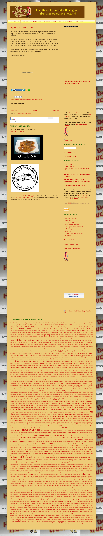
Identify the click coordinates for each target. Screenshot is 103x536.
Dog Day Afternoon (73, 374)
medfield (17, 445)
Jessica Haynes (68, 423)
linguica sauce (24, 435)
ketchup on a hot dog (30, 430)
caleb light (19, 351)
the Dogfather (35, 501)
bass (61, 336)
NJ (77, 459)
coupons (12, 367)
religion (36, 476)
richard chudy (34, 478)
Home (10, 21)
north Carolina (89, 459)
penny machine (47, 466)
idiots (63, 418)
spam (91, 490)
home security (28, 403)
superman (80, 496)
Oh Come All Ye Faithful (46, 461)
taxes (72, 498)
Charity (79, 355)
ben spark (60, 338)
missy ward (66, 449)
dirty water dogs (14, 374)
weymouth (83, 517)
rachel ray (68, 472)
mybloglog (24, 455)
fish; (58, 385)
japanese (67, 422)
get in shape (18, 394)
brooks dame (29, 348)
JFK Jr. (78, 423)
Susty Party (16, 498)
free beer (53, 388)
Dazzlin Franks (18, 370)
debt (36, 370)
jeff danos (39, 423)
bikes (86, 340)
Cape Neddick (13, 353)
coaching (48, 361)
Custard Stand (82, 367)
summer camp (48, 496)
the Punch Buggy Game (30, 196)
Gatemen (35, 392)
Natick (91, 455)
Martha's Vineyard (88, 441)
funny (64, 391)
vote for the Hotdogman (32, 515)
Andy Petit (86, 330)
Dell (82, 370)
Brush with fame (52, 348)
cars (75, 353)
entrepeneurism (57, 379)
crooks (42, 367)
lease (32, 434)
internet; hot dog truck (54, 420)
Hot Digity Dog (26, 405)
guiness (52, 398)
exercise (61, 381)
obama (27, 461)
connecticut (84, 363)
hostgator (12, 405)
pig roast (85, 466)
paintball (47, 464)
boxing (43, 346)
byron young (65, 350)
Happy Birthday (20, 399)
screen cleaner (65, 483)
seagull (22, 485)
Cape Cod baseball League (86, 351)
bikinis (89, 340)
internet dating (35, 420)
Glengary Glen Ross (64, 394)
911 (22, 326)
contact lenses (27, 365)
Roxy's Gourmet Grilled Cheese (79, 479)
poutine (83, 468)
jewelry (74, 423)
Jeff (35, 423)
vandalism (26, 513)
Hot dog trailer (47, 409)
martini (20, 443)
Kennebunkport (89, 427)
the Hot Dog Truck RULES (67, 501)
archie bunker (77, 332)
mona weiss (21, 451)
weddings (46, 517)
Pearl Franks (38, 466)
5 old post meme (85, 324)
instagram (12, 420)
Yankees (50, 523)
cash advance (17, 355)
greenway (90, 396)
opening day (65, 462)
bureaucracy (28, 350)
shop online (36, 487)
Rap (86, 472)
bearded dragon (21, 338)
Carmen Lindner (69, 353)
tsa (20, 511)
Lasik (78, 432)
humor (12, 418)
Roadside (68, 235)
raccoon (63, 472)
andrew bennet (79, 330)
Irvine (27, 422)
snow (82, 489)
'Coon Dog (12, 323)
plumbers (39, 468)
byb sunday (50, 350)
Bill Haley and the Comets (27, 342)
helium (38, 401)
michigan (77, 447)
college (74, 361)
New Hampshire (76, 457)
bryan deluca (60, 348)
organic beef (72, 462)
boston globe (30, 346)
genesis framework (69, 392)
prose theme (36, 472)
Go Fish (76, 394)
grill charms (34, 398)
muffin (60, 453)
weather (88, 515)
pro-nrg (55, 470)
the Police (87, 503)
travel (45, 509)
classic (13, 361)
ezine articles (84, 381)
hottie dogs (25, 416)
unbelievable (63, 511)
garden (91, 390)
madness (58, 439)
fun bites (27, 390)
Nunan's (20, 461)
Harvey (55, 399)
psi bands (47, 472)
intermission (24, 420)
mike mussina (41, 449)
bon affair (56, 344)
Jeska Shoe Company (59, 423)
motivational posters (15, 453)
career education (55, 353)
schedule (26, 483)
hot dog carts (15, 407)
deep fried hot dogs (73, 370)
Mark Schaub (68, 441)
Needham (62, 457)
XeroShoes (37, 523)
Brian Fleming (79, 346)
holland (86, 401)
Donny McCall (57, 376)
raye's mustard (13, 474)
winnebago (82, 519)
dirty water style (23, 374)
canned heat (65, 351)
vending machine (45, 513)
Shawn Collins (75, 485)
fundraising (48, 390)
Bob (49, 344)
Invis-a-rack (90, 420)
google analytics (26, 396)
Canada (59, 351)
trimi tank (58, 509)
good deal (87, 394)
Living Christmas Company (52, 437)
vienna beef (83, 513)
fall (18, 383)
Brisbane (18, 348)
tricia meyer (52, 509)
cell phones (60, 355)
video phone (77, 513)
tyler (46, 511)
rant (81, 472)
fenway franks (77, 383)
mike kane (29, 449)
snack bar (55, 489)
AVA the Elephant (65, 334)
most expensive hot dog (79, 451)
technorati (82, 498)
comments (18, 363)
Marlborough (80, 441)
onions (43, 462)
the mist (28, 503)
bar (23, 336)
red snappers (77, 474)
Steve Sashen (71, 494)
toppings (82, 507)
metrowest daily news (42, 447)
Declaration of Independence (47, 370)
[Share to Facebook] (20, 97)
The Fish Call (47, 501)
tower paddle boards (15, 509)
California (24, 351)
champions (70, 355)
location (76, 437)
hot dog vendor (52, 412)
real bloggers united (22, 474)
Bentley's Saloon (72, 338)
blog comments (61, 342)
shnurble (20, 487)
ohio (53, 461)
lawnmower (86, 432)
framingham (89, 387)
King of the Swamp (66, 430)
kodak (87, 430)
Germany (12, 394)
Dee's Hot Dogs (65, 370)
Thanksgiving (79, 499)
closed (30, 361)
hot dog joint (44, 407)
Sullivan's (42, 496)
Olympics (28, 462)
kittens (78, 430)
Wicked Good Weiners (33, 519)
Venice (54, 513)
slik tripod (26, 489)
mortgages (62, 451)
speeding (19, 492)
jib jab (82, 423)
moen (85, 449)
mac (50, 439)
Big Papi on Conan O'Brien (21, 27)
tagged (48, 498)
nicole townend (69, 459)
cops (73, 365)
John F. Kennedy (50, 425)
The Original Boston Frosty (78, 503)
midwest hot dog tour (15, 449)
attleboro (46, 334)
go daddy (72, 394)
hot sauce (53, 414)
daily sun (18, 369)
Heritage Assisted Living (50, 401)
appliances (65, 332)
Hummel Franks (88, 416)
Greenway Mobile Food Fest (17, 398)
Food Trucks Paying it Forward (43, 387)
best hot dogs (33, 340)
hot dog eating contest (25, 407)
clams (91, 359)
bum (14, 350)
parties (81, 464)
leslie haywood (76, 434)
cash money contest (26, 355)
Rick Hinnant (41, 478)
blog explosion (68, 342)
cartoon (81, 353)
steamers (25, 494)
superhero (75, 496)
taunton (68, 498)
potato (79, 468)
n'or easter (35, 455)
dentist (21, 372)
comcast (87, 361)
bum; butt (17, 350)
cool (62, 365)
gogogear (81, 394)
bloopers (36, 344)
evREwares (56, 381)
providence (41, 472)
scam (15, 483)
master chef (59, 443)
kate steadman (58, 427)
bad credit (90, 334)
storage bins (83, 494)
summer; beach (56, 496)
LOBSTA (68, 437)
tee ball (14, 499)
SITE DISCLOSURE (69, 152)
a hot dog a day (29, 327)
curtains (66, 367)
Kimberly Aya (53, 430)
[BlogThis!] (17, 97)
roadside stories (53, 478)
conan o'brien (23, 99)
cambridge (30, 351)
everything (41, 381)
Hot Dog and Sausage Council (74, 226)
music (75, 453)
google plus (32, 396)
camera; (42, 351)
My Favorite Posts (69, 240)
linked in (91, 435)
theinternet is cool (79, 505)
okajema (58, 461)
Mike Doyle (23, 449)
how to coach (37, 416)
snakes (63, 489)
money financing (34, 451)
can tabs (55, 351)
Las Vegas (72, 432)
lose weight (17, 439)
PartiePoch (77, 464)
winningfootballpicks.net (18, 521)
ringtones (46, 478)
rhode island (26, 478)
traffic (38, 509)
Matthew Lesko (86, 443)
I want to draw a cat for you (40, 418)
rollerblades (44, 479)
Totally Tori (87, 507)
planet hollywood (26, 468)
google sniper (39, 396)
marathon (50, 441)
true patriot (13, 511)
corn (81, 365)
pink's (91, 466)
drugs (26, 378)
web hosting (18, 517)
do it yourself (53, 374)
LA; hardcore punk (23, 432)
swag (20, 498)
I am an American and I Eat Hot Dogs (75, 233)
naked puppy (41, 455)
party (85, 464)
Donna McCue (42, 376)
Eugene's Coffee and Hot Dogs (28, 381)
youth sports (71, 523)
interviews (79, 420)
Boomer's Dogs (73, 344)
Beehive (38, 338)
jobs (25, 425)
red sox (29, 99)
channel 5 (75, 355)
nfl (43, 459)
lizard (60, 437)
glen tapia (57, 394)
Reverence (90, 476)
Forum (81, 21)
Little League (24, 437)
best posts (42, 340)
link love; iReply (70, 435)
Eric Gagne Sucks (71, 379)
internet (30, 420)
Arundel (28, 334)
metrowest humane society (55, 447)
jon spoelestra (66, 425)
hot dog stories (21, 409)
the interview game (79, 501)
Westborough (69, 517)
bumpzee (22, 350)
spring (32, 492)
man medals (28, 441)
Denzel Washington (28, 372)
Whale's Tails (89, 517)
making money (18, 441)
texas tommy (68, 499)
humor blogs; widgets (20, 418)
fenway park (85, 383)
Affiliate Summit (24, 328)
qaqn (56, 472)
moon (50, 451)
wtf (25, 523)
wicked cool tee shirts (21, 519)
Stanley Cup (85, 492)
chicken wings (59, 357)
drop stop (16, 378)
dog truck (90, 374)
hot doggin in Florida (71, 412)
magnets (63, 439)
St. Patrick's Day (78, 492)
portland (75, 468)
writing (22, 523)
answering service (26, 332)
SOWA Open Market (67, 490)
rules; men (27, 481)
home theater (35, 403)
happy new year (46, 399)
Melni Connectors (59, 445)
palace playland (53, 464)
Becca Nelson (32, 338)
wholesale (12, 519)
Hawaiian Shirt (65, 399)
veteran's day (64, 513)
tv (33, 511)
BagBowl (12, 336)
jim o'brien (16, 425)
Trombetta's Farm (82, 509)
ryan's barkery (59, 481)
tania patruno (63, 498)
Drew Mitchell (86, 376)
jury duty (46, 427)
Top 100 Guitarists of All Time (65, 507)
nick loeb (46, 459)
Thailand (73, 499)
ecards (64, 378)
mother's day (89, 451)
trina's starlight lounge (66, 509)
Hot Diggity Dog (19, 405)
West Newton (62, 517)
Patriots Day (90, 464)
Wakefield (48, 515)
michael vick (72, 447)
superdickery (69, 496)
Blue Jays (41, 344)
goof (17, 396)
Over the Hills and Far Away (27, 464)
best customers (87, 338)
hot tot (57, 414)
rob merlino (60, 478)
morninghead (55, 451)
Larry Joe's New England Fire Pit (58, 432)
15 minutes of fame (39, 324)
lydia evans (45, 439)
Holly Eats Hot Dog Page (72, 224)
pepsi (52, 466)
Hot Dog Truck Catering (81, 409)
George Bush (77, 392)
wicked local (42, 519)
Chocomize (21, 359)
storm (88, 494)
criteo (39, 367)
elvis (38, 379)
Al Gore (38, 328)
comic (91, 361)
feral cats (21, 385)
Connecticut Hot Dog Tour (76, 113)
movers (28, 453)
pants (59, 464)
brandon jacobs (59, 346)
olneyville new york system (19, 462)
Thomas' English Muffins (29, 507)
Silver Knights (70, 487)
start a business (14, 494)
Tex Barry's (38, 499)
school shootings (43, 483)
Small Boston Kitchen (37, 489)
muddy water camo (54, 453)
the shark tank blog (59, 505)
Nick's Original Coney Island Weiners (57, 459)
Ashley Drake (33, 334)
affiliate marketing (14, 328)
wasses (63, 515)
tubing (23, 511)
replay (75, 476)
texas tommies (60, 499)
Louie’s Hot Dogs (70, 166)
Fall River (22, 383)
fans (29, 383)
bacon (85, 334)
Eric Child (64, 379)
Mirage (61, 449)
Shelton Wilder (89, 485)
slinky (30, 489)
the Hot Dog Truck (54, 501)
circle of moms (81, 359)
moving (36, 453)
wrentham (12, 523)
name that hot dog (49, 455)
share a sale (36, 485)
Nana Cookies (58, 455)
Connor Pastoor (20, 365)
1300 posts (26, 324)
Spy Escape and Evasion (54, 492)
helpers (42, 401)
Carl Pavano (63, 353)
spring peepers (37, 492)
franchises (29, 388)
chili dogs (83, 357)
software (28, 490)
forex (71, 387)
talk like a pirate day (55, 498)
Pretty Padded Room (43, 470)
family (25, 383)
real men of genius (39, 474)
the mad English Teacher (19, 503)
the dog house (28, 501)
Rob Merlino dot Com (68, 478)
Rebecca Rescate (48, 474)
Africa (31, 328)
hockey (72, 401)
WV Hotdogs (68, 229)
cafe (15, 351)
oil (55, 461)
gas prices (30, 392)
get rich (23, 394)
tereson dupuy (29, 499)
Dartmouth (36, 369)
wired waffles (42, 521)
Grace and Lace (55, 396)
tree (48, 509)
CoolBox (70, 365)
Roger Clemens (23, 479)
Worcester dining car (66, 521)
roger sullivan (30, 479)
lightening (82, 434)
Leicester (58, 434)
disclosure (29, 374)
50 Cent (91, 324)
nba (41, 457)
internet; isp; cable (64, 420)
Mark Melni (62, 441)
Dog (68, 374)
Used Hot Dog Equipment (50, 21)
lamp (44, 432)
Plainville (20, 468)
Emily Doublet (43, 379)
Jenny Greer (50, 423)
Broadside (23, 348)
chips (17, 359)
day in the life (77, 369)
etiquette (18, 381)
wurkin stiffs (29, 523)
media (20, 445)
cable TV (86, 350)
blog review (75, 342)
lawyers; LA (13, 434)
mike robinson (48, 449)
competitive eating (34, 363)
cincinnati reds (65, 359)
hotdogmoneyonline (14, 416)
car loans (39, 353)
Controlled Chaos (48, 365)
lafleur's (36, 432)
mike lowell (34, 449)
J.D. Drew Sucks (55, 422)
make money (81, 439)
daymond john (84, 369)
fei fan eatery (60, 383)
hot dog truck (69, 409)
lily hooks (90, 434)
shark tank (52, 485)
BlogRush (27, 344)
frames (83, 387)
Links (59, 21)
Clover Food (39, 361)
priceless (51, 470)
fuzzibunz (73, 390)
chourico (32, 359)
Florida (90, 385)
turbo (31, 511)
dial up (52, 372)
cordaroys (77, 365)
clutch (43, 361)
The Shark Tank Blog (71, 218)
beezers (45, 338)
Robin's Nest (77, 478)
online (46, 462)
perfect (56, 466)
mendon (81, 445)
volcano (24, 515)
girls (45, 394)
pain (44, 464)
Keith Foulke (75, 427)
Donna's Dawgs (50, 376)
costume (90, 365)
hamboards (80, 398)
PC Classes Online (21, 466)
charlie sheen (85, 355)
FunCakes (42, 390)
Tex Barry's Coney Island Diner (49, 499)
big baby (75, 340)
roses (68, 479)
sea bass (12, 485)
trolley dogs (75, 509)
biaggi (58, 340)
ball (21, 336)
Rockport (90, 478)
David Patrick (64, 369)
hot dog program (83, 407)
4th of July (77, 324)
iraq (22, 422)
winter (29, 521)
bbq (89, 336)
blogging (22, 344)
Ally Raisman (13, 330)
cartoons (85, 353)
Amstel (57, 330)
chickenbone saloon (68, 357)
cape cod (77, 351)
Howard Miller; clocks (79, 416)
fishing (67, 385)
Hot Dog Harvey (36, 407)
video (33, 99)
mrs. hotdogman (44, 453)
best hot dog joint (18, 340)
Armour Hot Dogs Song (71, 244)
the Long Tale (87, 501)
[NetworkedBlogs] (73, 294)
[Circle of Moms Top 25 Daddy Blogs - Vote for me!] (78, 312)
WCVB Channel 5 (72, 515)
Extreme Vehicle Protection (70, 381)
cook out (54, 365)
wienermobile (54, 519)
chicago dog (52, 357)
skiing (15, 489)
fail (11, 383)
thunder (37, 507)
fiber (31, 385)
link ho (35, 435)
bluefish (46, 344)
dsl (28, 378)
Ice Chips (49, 418)
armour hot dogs (19, 334)
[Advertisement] (77, 41)
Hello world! (68, 164)
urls (67, 511)
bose (82, 344)
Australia (58, 334)
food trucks (31, 387)
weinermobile (52, 517)
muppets (71, 453)
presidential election (26, 470)
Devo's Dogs (42, 372)
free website (64, 388)
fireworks (54, 385)
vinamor (12, 515)
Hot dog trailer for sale (57, 409)
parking (73, 464)
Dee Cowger (58, 370)
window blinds (67, 519)
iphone (17, 422)
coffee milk (64, 361)
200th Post (52, 324)
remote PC (59, 476)
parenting (63, 464)
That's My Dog (86, 499)
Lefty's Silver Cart (51, 434)
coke (68, 361)
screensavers (78, 483)
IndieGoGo (82, 418)
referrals (32, 476)
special (15, 492)
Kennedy (12, 430)
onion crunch (38, 462)
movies (32, 453)
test (34, 499)
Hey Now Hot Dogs (61, 401)
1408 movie (32, 324)
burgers (33, 350)
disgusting (34, 374)
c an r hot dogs (71, 350)
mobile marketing (80, 449)
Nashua (64, 455)
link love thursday (55, 435)
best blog (79, 338)
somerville (39, 490)
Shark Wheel (60, 485)
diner (82, 372)
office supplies (35, 461)
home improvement (20, 403)
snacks (59, 489)
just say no (51, 427)
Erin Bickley (13, 381)
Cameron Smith (48, 351)
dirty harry (90, 372)
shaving (70, 485)
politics (66, 468)
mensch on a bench (88, 445)
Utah (82, 511)
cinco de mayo (73, 359)
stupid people (32, 496)
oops (60, 462)
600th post (18, 326)
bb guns (86, 336)
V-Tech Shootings (88, 511)
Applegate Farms (57, 332)
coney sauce (78, 363)
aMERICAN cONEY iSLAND (48, 330)
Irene (24, 422)
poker (50, 468)
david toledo (70, 369)
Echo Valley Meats (70, 378)
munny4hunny (66, 453)
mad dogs (53, 439)
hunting (27, 418)
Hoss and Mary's (89, 403)
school (37, 483)
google (20, 396)
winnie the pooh (89, 519)
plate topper (33, 468)
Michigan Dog (83, 447)
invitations (12, 422)
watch (66, 515)
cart (78, 353)
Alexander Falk (64, 328)
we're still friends (81, 515)
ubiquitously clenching (52, 511)
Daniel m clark (24, 369)
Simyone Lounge (78, 487)
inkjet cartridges (89, 418)
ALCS (51, 328)
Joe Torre (36, 425)
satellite (88, 481)
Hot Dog (33, 405)
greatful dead (84, 396)
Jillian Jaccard (87, 423)
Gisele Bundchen (50, 394)
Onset (57, 462)
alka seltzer (71, 328)
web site (33, 517)
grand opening (70, 396)
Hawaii (59, 399)
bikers (83, 340)
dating (40, 369)
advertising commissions (72, 326)
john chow (42, 425)
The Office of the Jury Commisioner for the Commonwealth (54, 503)
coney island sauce (69, 363)
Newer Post (13, 110)
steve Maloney (63, 494)
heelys (20, 401)
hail (65, 398)
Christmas (53, 359)
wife (63, 519)
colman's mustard (81, 361)
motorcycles (24, 453)
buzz (44, 350)
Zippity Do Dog (84, 523)
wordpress (75, 521)
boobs (64, 344)
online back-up (51, 462)
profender (12, 472)
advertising (63, 326)
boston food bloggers (22, 346)
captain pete (28, 353)
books (68, 344)
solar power (33, 490)
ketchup (17, 430)
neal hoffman (53, 457)
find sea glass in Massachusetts (43, 385)
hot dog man (58, 407)
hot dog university (42, 412)
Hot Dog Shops (69, 222)
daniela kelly (31, 369)
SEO (25, 485)
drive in (12, 378)
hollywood (13, 403)
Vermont (59, 513)
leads (29, 434)
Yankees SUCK (57, 523)
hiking (67, 401)
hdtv (70, 399)
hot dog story (32, 409)
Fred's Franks (47, 388)
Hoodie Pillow (50, 403)
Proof (27, 472)
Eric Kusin (83, 379)
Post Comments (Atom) (24, 113)
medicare (38, 445)
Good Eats (68, 231)
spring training (44, 492)
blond (32, 344)
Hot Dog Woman (62, 412)
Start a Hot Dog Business (35, 21)
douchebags (72, 376)
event (37, 381)
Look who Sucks (86, 437)
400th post (72, 324)
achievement (42, 326)
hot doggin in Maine (83, 412)
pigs (88, 466)
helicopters (34, 401)
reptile (78, 476)
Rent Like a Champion (67, 476)
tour (92, 507)
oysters (36, 464)
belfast (49, 338)
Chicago (47, 357)
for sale (66, 387)
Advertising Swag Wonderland (85, 326)
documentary (63, 374)
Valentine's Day (20, 513)
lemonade (63, 434)
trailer (41, 509)
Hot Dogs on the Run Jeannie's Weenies (41, 414)
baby (75, 334)
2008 (46, 324)
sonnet (46, 490)
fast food (43, 383)
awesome (71, 334)
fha (28, 385)
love (30, 439)
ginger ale (41, 394)
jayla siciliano (20, 423)
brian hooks (86, 346)
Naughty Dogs (36, 457)
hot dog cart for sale (87, 405)
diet (63, 372)
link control (30, 435)
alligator (91, 328)
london (80, 437)
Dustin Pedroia (33, 378)
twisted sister (37, 511)
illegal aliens (76, 418)
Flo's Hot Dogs (79, 385)
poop (71, 468)
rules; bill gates (20, 481)
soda (18, 490)
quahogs (59, 472)
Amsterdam (62, 330)
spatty (11, 492)
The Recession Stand (41, 505)
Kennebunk (81, 427)
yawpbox (66, 523)
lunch (41, 439)
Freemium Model (72, 388)
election (23, 379)
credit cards (34, 367)
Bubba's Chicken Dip (76, 348)
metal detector (28, 447)
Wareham (58, 515)
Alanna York (43, 328)
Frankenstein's (35, 388)
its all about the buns (45, 422)
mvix (83, 453)
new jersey (83, 457)
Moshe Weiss (69, 451)
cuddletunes (47, 367)
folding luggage (21, 387)
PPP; (91, 468)
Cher (37, 357)
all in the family (84, 328)
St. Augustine (70, 492)
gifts (37, 394)
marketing (74, 441)
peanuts (28, 466)
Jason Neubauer (86, 422)
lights (86, 434)
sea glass (17, 485)
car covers (34, 353)
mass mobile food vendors (35, 443)
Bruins (46, 348)
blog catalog (53, 342)
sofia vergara (22, 490)
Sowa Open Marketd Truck (78, 490)
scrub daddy (85, 483)
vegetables (31, 513)
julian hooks (28, 427)
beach (15, 338)
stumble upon (24, 496)
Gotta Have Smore (46, 396)
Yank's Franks (69, 220)
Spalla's (87, 490)
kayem (64, 427)
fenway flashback (69, 383)
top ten (78, 507)
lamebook (40, 432)
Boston (86, 344)
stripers (17, 496)
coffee (60, 361)
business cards (39, 350)
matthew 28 (71, 443)
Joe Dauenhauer (30, 425)
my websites (18, 455)
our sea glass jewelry (15, 464)
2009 (48, 324)
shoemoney (26, 487)
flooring (85, 385)
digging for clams (69, 372)
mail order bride (69, 439)
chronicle (59, 359)
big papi (17, 99)
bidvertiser (69, 340)
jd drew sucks (30, 423)
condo (61, 363)
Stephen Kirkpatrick (55, 494)
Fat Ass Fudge (48, 383)
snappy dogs (76, 489)
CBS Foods (38, 355)
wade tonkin (42, 515)
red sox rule (17, 476)
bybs (56, 350)
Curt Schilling (60, 367)
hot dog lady (52, 407)
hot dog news (73, 407)
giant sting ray (28, 394)
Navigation (16, 21)
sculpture (90, 483)
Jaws (15, 423)
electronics (28, 379)
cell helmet (54, 355)
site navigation (89, 487)
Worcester (58, 521)
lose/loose (23, 439)
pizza (16, 468)
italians (38, 422)
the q (22, 505)
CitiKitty (87, 359)
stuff (20, 496)
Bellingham (54, 338)
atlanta (42, 334)
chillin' (88, 357)
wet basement (76, 517)
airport (34, 328)
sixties (12, 489)
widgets (48, 519)
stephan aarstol (32, 494)
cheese (27, 357)
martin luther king (14, 443)
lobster (72, 437)
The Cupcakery (20, 501)
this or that (20, 507)
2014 (63, 324)
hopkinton (57, 403)
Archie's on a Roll (85, 332)
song (43, 490)
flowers (12, 387)
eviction (46, 381)
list (18, 437)
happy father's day (36, 399)
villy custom (90, 513)
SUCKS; (37, 496)
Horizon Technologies (66, 403)
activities (48, 326)
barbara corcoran (29, 336)
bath (63, 336)
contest (40, 365)
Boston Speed (37, 346)
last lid (81, 432)
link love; (63, 435)
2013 (60, 324)
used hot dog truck (76, 511)
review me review (14, 478)
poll (69, 468)
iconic (53, 418)
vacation (12, 513)
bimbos (35, 342)
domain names (27, 376)
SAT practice (82, 481)
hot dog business (69, 405)
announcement (17, 332)
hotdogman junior (78, 414)
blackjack (40, 342)
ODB (30, 461)
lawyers (91, 432)
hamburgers (86, 398)
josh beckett (22, 427)
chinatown (12, 359)
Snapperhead (69, 489)
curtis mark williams (73, 367)
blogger (17, 344)
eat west (53, 378)
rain (75, 472)
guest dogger (40, 398)
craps (17, 367)
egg (20, 379)
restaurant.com (83, 476)
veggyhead (37, 513)
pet (58, 466)
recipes (61, 474)
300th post (67, 324)
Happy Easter (28, 399)
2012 (57, 325)
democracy (16, 372)
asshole (39, 334)
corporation (85, 365)
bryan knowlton (67, 348)
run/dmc (37, 481)
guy (63, 398)
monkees (41, 451)
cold (71, 361)
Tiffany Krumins (43, 507)
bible (66, 340)
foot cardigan (55, 387)
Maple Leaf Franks (43, 441)
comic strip (13, 363)
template (23, 499)
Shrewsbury (50, 487)
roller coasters (37, 479)
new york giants (31, 459)
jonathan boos (79, 425)
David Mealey (57, 369)
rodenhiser (13, 479)
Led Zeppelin (38, 434)
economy (77, 378)
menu (11, 447)
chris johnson (46, 359)
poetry (47, 468)
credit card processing (24, 367)
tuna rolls (27, 511)
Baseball (47, 336)
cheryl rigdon (41, 357)
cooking (59, 365)
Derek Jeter (36, 372)
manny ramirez (35, 441)
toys (21, 509)
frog (15, 390)
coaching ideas (54, 361)
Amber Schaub (37, 330)
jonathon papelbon (88, 425)
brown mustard (35, 348)
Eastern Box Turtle (46, 378)
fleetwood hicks (72, 385)
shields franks (14, 487)
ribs (30, 478)
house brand (31, 416)
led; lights (44, 434)
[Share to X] (18, 97)
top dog (75, 507)
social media (13, 490)
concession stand (56, 363)
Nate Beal (68, 455)
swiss (38, 498)
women (47, 521)
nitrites (75, 459)
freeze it (78, 388)
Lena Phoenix (69, 434)
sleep (22, 489)
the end (41, 501)
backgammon (80, 334)
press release (34, 470)
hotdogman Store (88, 414)
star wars (90, 492)
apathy (51, 332)
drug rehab (22, 378)
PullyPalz (52, 472)
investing (84, 420)
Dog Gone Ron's (83, 374)
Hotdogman (68, 414)
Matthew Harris (78, 443)
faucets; (54, 383)
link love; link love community (81, 435)
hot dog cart (77, 405)
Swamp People (33, 498)
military (53, 449)
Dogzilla (22, 376)
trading (35, 509)
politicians (61, 468)
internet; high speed (44, 420)
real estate (31, 474)
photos (72, 466)
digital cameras (77, 372)
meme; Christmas (68, 445)
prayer (18, 470)
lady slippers (31, 432)
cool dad (65, 365)
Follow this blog (74, 296)
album (48, 328)
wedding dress (39, 517)
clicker (19, 361)
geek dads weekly (51, 392)
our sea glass (89, 462)
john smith (56, 425)
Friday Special (87, 388)
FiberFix (34, 385)
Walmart (53, 515)
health (76, 399)
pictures (78, 466)
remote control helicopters (50, 476)
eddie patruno (87, 378)
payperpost (13, 466)
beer (41, 338)
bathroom (67, 336)
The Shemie (72, 505)
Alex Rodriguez (57, 328)
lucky (32, 439)
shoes (31, 487)
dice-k (60, 372)
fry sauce (22, 390)
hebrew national (14, 401)
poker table (55, 468)
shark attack (46, 485)
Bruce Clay (42, 348)
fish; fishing (61, 385)
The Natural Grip (35, 503)
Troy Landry (90, 509)
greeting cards (27, 398)
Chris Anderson (38, 359)
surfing (84, 496)
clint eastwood (24, 361)
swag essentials (26, 498)
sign (66, 487)
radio (72, 472)
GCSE (39, 392)
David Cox (51, 369)
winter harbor (34, 521)
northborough (13, 461)
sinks (84, 487)
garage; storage (84, 390)
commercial (26, 363)
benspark (65, 338)
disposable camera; (42, 374)
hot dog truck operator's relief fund (28, 412)
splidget (28, 492)
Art (25, 334)
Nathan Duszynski (76, 455)
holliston (90, 401)
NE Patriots (46, 457)
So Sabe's (86, 489)
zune (90, 523)
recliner (65, 474)
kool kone (16, 432)
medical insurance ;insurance (29, 445)
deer (80, 370)
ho (69, 401)
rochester (86, 478)
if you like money (69, 418)
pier (81, 466)
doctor (58, 374)
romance (50, 479)
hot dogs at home (20, 414)
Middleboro (90, 447)
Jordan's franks (14, 427)
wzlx (33, 523)
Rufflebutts (90, 479)
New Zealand (39, 459)
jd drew (25, 423)
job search (21, 425)
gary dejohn (19, 392)
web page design (26, 517)
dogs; (11, 376)
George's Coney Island (87, 392)
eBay (57, 378)
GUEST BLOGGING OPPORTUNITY (74, 185)
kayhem (69, 427)
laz (17, 434)
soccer (91, 489)
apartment (46, 332)
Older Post (56, 110)
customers (88, 367)
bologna (52, 344)
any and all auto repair (38, 332)
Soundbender (51, 490)
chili (79, 357)
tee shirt (19, 499)
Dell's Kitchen (86, 370)
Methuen (34, 447)
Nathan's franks (84, 455)
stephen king (46, 494)
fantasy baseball (34, 383)
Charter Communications (19, 357)
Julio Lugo (41, 427)
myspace (29, 455)
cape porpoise (21, 353)
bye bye (59, 350)
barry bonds (40, 336)
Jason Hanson (78, 422)
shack (28, 485)
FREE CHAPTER (82, 195)
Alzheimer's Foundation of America (25, 330)
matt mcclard (65, 443)
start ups (21, 494)
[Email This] (15, 97)
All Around (77, 328)
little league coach (34, 437)
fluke (16, 387)
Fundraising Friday (57, 390)
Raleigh (78, 472)
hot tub (61, 414)
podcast (43, 468)
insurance (18, 420)
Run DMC (32, 481)
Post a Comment (17, 107)
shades (31, 485)
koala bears (83, 430)
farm (39, 383)
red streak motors (26, 476)
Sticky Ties (77, 494)
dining (85, 372)
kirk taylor (74, 430)
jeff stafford (44, 423)
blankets (45, 342)
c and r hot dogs (79, 350)
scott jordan (59, 483)
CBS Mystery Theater (70, 156)
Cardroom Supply (47, 353)
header (73, 399)
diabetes (48, 372)
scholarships (32, 483)
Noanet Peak (82, 459)
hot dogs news (27, 414)
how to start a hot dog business (62, 416)
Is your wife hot (32, 422)
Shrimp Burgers (56, 487)
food (26, 387)
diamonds (56, 372)
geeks (57, 392)
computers (42, 363)
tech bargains (77, 498)
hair (67, 398)
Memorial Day (75, 445)
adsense (52, 326)
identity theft (58, 418)
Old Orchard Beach (85, 461)
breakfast (73, 346)
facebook (90, 381)
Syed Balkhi (43, 498)
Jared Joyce (72, 422)
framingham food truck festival (18, 388)
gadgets (78, 390)
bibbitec (62, 340)
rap (83, 472)
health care (81, 399)
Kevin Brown (44, 430)
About (76, 21)
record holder (71, 474)
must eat (79, 453)
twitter (43, 511)
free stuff (58, 388)
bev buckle (48, 340)
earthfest (40, 378)
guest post (47, 398)
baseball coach (54, 336)
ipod (20, 422)
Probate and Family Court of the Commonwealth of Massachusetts (75, 470)
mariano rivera (56, 441)
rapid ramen (90, 472)
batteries (72, 336)
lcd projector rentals (23, 434)
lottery (27, 439)
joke (60, 426)
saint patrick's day (67, 481)
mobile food (72, 449)
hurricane (31, 418)
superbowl (63, 496)
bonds (60, 344)
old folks (63, 461)
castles (33, 355)
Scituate (54, 483)
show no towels (43, 487)
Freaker (41, 388)
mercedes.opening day (19, 447)
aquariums (70, 332)
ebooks (60, 378)
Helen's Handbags (27, 401)
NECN (57, 457)
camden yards (36, 351)
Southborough (58, 490)
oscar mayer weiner (81, 462)
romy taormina (55, 479)
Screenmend (72, 483)
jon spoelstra (73, 425)
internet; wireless (73, 420)
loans (63, 437)
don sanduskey (35, 376)
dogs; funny (17, 376)
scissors (49, 483)
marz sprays (25, 443)
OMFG (32, 462)
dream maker (79, 376)
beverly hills (54, 340)
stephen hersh (39, 494)
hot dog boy (62, 405)
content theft (35, 365)
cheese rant (32, 357)
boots (78, 344)
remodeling (41, 476)
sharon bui (65, 485)
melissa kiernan (51, 445)
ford (69, 387)
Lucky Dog (37, 439)
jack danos (61, 422)
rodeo (17, 479)
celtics (65, 355)
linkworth (15, 437)
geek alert (44, 392)
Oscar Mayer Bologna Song (72, 248)
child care (75, 357)
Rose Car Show (63, 479)
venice (51, 513)
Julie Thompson (35, 427)
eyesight (79, 381)
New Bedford (68, 457)
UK (59, 511)
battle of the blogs (79, 336)
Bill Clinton (17, 342)
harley (51, 399)
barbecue (35, 336)
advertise (57, 326)
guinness (56, 398)
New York (25, 459)
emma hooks (50, 379)
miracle (57, 449)
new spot (20, 459)
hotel (21, 416)
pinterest (12, 468)
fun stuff (38, 390)
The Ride (48, 505)
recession (55, 474)
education (16, 379)
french (81, 388)
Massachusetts (49, 443)
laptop (47, 432)
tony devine (55, 507)
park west (68, 464)
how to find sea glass (46, 416)
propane (30, 472)
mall (24, 441)
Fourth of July (77, 387)
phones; (68, 466)
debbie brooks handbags (28, 370)
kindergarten (59, 430)
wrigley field (18, 523)
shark (41, 485)
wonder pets (52, 521)
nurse (23, 461)
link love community (43, 435)
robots (81, 478)
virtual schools (18, 515)
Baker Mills (17, 336)
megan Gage (44, 445)
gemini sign (62, 392)
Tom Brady (49, 507)
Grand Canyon (63, 396)
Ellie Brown (34, 379)
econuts (81, 378)
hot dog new (66, 407)
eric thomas (90, 379)
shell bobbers (82, 485)
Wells (57, 517)
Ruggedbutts (13, 481)
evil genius (50, 381)
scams (19, 483)
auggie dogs (52, 334)
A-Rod (36, 326)
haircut (69, 398)
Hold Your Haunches (79, 401)
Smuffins (51, 489)
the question (29, 505)
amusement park (70, 330)
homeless (41, 403)
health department (88, 399)
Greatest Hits (25, 21)
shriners (62, 487)
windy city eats (75, 519)
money (27, 451)
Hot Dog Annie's (55, 405)
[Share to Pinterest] (21, 97)
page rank (40, 464)
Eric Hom (78, 379)
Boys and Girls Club (50, 346)
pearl (32, 466)
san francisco (76, 481)
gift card (34, 394)
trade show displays (28, 509)
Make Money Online (67, 21)
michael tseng (65, 447)
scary (22, 483)
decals (39, 370)
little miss (42, 437)
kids (48, 430)
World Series (38, 99)
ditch (48, 374)
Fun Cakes (32, 390)
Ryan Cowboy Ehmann (44, 481)
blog (48, 342)
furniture (69, 390)
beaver (26, 338)
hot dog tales (39, 409)
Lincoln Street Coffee (15, 435)
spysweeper (63, 492)
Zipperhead (77, 523)
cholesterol (27, 359)
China (91, 357)
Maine (75, 439)
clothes (34, 361)
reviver (21, 478)
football (61, 387)
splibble (24, 492)
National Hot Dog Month (21, 457)
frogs (18, 390)
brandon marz (67, 346)
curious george (53, 367)
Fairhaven (14, 383)
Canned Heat (71, 351)
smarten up (45, 489)
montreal (46, 451)
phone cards (63, 466)
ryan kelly (53, 481)
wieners (59, 519)
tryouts (17, 511)
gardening (13, 392)
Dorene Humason (65, 376)
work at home (81, 521)
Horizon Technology (78, 403)
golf (84, 394)
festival (26, 385)
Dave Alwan (45, 369)
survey (88, 496)
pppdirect (12, 470)
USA (69, 511)
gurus (60, 398)
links (11, 437)
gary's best (24, 392)
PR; (16, 470)
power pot (87, 468)
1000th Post (21, 324)
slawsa (18, 489)
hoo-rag (45, 403)
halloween (74, 398)
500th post (12, 326)
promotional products (20, 472)
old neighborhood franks (72, 461)
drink (91, 376)
